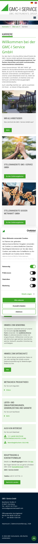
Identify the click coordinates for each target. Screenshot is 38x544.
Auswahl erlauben (19, 306)
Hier (7, 370)
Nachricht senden (12, 482)
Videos (8, 390)
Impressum (6, 524)
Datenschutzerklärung (18, 524)
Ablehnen (19, 312)
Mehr (8, 416)
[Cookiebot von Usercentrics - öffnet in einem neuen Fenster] (27, 231)
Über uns (15, 27)
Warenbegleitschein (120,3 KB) (18, 443)
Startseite (5, 27)
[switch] (33, 272)
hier (32, 462)
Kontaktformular (18, 467)
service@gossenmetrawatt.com (12, 508)
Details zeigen (27, 294)
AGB (29, 524)
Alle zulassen (19, 300)
